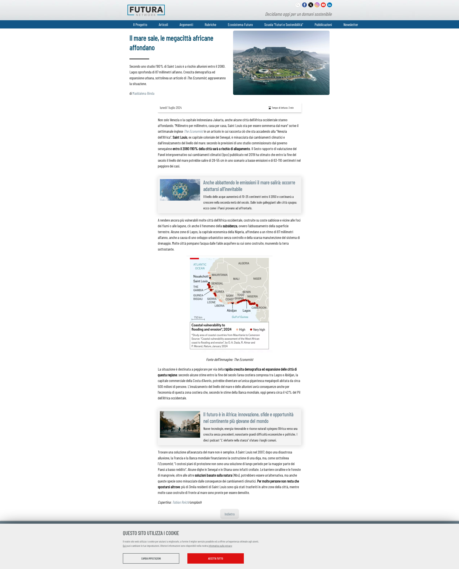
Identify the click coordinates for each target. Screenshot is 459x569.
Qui (124, 545)
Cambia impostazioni (151, 558)
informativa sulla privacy (220, 545)
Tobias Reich (180, 502)
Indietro (229, 514)
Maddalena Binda (143, 93)
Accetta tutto (215, 558)
